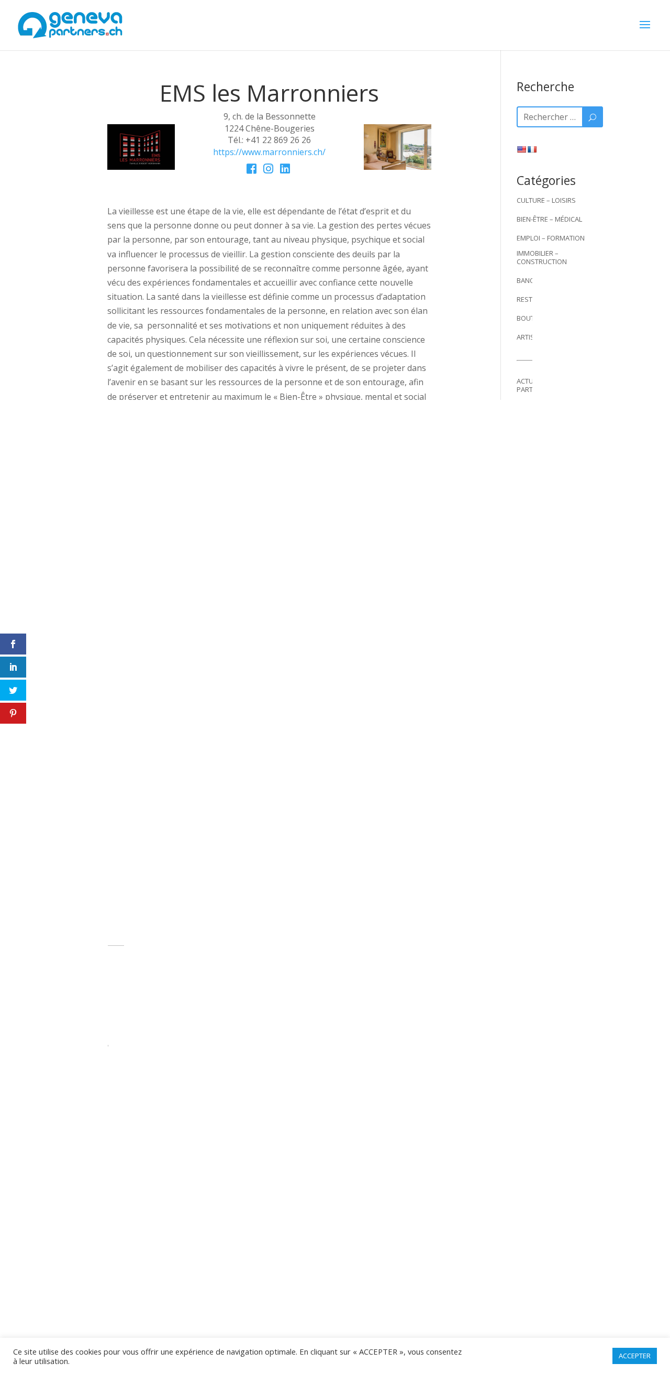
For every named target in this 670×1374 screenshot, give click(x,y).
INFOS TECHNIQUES (547, 592)
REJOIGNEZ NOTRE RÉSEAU (558, 573)
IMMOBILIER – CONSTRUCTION (542, 257)
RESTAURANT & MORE (551, 299)
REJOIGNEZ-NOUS (313, 1163)
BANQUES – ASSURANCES (557, 280)
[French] (532, 149)
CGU (363, 1163)
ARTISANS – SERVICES (550, 337)
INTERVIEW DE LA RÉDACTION (543, 427)
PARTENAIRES (538, 526)
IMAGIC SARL (368, 1303)
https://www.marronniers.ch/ (269, 152)
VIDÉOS (528, 507)
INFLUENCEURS (540, 469)
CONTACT (531, 630)
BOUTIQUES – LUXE (546, 318)
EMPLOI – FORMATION (551, 238)
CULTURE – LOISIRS (546, 200)
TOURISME (533, 488)
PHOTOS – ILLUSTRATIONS (558, 450)
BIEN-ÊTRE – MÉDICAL (549, 219)
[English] (521, 149)
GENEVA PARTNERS (243, 1163)
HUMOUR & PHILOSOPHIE (556, 408)
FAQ (523, 611)
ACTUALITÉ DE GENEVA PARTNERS (552, 385)
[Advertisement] (560, 902)
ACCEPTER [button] (635, 1355)
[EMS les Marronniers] (141, 166)
